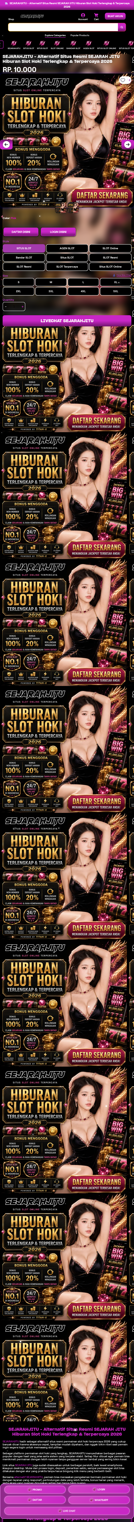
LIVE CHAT (69, 1511)
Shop (11, 19)
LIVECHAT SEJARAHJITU (67, 320)
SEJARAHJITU (11, 1441)
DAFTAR (37, 1501)
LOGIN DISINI (58, 231)
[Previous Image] (6, 144)
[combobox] (63, 27)
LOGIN (101, 1490)
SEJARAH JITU (23, 1465)
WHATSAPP (101, 1501)
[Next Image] (127, 144)
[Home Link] (32, 17)
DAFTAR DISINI (21, 231)
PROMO (37, 1490)
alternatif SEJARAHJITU (28, 1477)
